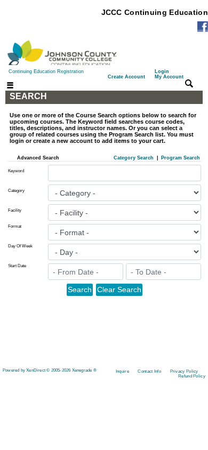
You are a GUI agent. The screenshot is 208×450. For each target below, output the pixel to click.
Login (169, 74)
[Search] (189, 83)
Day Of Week (20, 246)
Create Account (126, 76)
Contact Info (149, 371)
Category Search (134, 157)
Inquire (122, 371)
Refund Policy (191, 376)
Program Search (180, 157)
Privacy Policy (184, 371)
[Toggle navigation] (4, 86)
